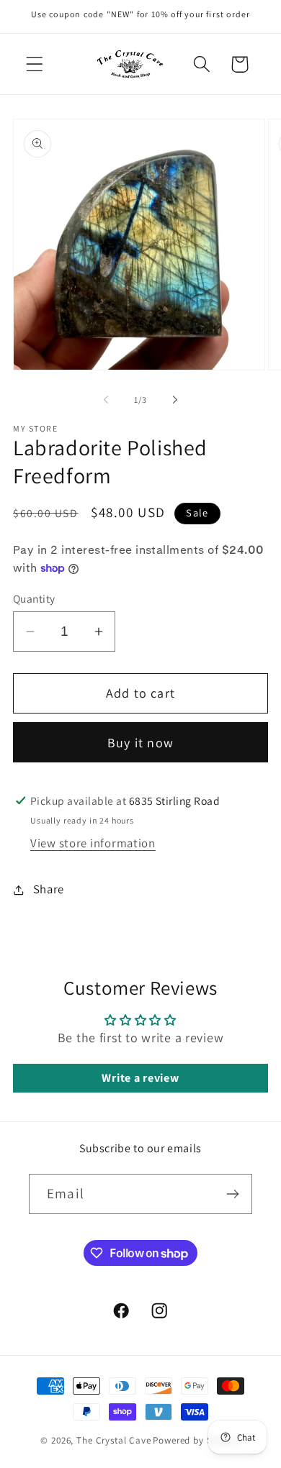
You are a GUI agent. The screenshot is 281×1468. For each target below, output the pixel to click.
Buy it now (140, 742)
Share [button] (48, 889)
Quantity (34, 598)
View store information (93, 843)
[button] (35, 64)
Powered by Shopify (196, 1440)
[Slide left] (106, 399)
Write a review (140, 1077)
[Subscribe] (232, 1194)
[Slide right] (175, 399)
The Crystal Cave (113, 1440)
